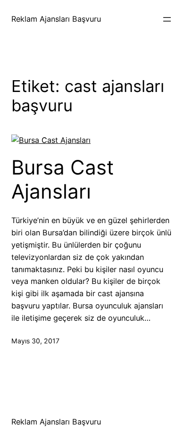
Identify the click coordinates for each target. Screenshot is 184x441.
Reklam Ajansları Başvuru (56, 19)
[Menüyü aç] (167, 19)
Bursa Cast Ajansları (62, 179)
